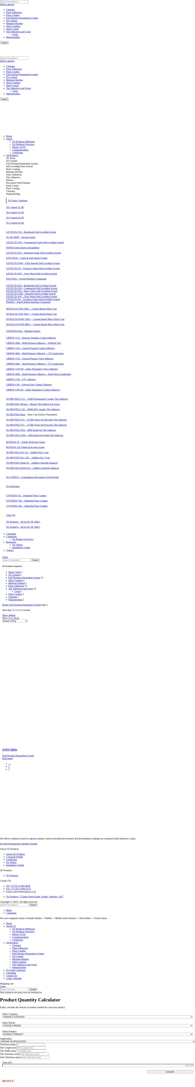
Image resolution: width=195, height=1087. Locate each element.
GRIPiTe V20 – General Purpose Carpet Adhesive (30, 348)
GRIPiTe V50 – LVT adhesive (21, 379)
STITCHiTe (9, 749)
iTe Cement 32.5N (15, 212)
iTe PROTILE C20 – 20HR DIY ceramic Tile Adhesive (33, 409)
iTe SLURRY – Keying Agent (20, 237)
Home (5, 605)
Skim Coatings (13, 26)
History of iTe (19, 934)
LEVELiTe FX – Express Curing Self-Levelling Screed (33, 268)
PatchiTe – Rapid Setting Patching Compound (28, 302)
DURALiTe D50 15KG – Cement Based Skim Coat (31, 309)
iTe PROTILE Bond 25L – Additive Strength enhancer (32, 468)
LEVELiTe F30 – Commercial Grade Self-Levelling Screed (35, 242)
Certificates (17, 940)
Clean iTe (10, 515)
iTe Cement (11, 20)
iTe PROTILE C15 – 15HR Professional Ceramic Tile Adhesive (37, 399)
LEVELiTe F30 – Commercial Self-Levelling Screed (31, 288)
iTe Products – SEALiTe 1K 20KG (23, 522)
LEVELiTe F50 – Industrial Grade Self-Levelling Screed (33, 253)
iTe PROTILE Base (15, 414)
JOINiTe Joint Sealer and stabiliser (22, 247)
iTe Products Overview (23, 931)
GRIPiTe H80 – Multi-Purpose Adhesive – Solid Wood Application (38, 374)
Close (5, 557)
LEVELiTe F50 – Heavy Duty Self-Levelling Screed (31, 291)
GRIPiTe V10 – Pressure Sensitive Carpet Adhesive (31, 338)
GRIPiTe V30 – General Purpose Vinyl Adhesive (30, 358)
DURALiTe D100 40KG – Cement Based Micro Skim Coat (35, 324)
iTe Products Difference (23, 929)
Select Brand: (8, 1022)
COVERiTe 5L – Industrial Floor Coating (26, 495)
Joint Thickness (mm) (10, 1057)
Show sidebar (8, 615)
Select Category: (10, 1014)
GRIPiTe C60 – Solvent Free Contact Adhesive (29, 384)
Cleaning (10, 9)
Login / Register (14, 978)
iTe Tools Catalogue (17, 200)
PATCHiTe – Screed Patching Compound (26, 279)
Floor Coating (13, 15)
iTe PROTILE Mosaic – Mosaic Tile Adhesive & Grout (33, 404)
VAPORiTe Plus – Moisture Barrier (23, 331)
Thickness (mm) (8, 1044)
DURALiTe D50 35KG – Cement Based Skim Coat (31, 314)
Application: (6, 1038)
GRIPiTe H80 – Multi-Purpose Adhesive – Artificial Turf (33, 343)
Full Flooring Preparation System (22, 18)
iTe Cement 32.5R (15, 207)
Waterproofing (13, 37)
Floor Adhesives (14, 12)
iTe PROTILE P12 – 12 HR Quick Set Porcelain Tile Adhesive (36, 419)
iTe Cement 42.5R (15, 223)
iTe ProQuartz (13, 486)
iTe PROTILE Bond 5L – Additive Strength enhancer (32, 463)
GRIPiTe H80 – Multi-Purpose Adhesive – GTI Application (35, 353)
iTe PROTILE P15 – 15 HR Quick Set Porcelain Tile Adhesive (36, 425)
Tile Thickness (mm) (10, 1054)
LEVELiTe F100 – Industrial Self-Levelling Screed (31, 294)
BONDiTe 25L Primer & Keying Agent (25, 447)
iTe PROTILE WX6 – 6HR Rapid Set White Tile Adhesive (34, 435)
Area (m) (7, 1062)
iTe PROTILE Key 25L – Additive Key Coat (28, 457)
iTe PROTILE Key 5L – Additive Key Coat (27, 452)
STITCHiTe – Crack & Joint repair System (26, 258)
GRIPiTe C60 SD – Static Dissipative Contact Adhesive (33, 390)
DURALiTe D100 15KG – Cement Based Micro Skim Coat (35, 319)
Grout (15, 34)
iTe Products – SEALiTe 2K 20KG (23, 527)
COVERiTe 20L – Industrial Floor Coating (27, 506)
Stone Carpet (12, 29)
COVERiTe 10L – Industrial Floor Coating (27, 500)
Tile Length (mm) (8, 1047)
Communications (20, 937)
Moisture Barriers (14, 23)
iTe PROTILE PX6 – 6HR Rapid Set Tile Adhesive (31, 430)
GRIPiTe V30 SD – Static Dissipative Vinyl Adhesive (32, 369)
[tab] (100, 158)
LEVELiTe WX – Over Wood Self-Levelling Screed (31, 273)
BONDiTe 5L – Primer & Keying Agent (25, 442)
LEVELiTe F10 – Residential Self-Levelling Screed (31, 232)
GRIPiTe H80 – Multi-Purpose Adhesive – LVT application (35, 364)
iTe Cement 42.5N (15, 217)
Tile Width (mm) (8, 1051)
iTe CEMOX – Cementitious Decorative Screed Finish (32, 477)
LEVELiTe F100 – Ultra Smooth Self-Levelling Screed (33, 263)
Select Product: (9, 1031)
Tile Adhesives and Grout (18, 31)
